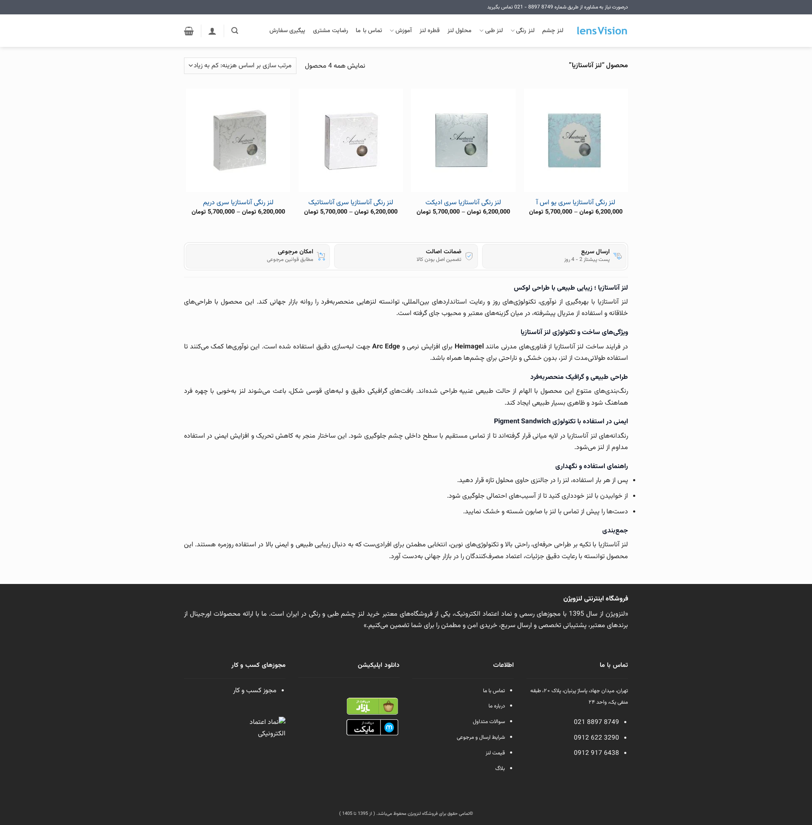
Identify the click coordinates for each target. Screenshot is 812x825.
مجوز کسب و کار (255, 690)
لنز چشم (552, 31)
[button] (234, 30)
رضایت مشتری (330, 31)
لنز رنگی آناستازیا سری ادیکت (463, 203)
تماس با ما (369, 31)
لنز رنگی (525, 31)
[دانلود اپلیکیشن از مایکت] (372, 728)
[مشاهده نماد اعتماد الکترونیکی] (266, 736)
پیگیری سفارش (287, 31)
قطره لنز (430, 31)
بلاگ (500, 769)
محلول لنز (459, 31)
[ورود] (212, 31)
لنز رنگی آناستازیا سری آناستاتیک (350, 203)
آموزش (403, 31)
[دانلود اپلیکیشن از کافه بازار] (372, 706)
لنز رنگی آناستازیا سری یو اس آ (575, 203)
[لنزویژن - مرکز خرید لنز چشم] (602, 31)
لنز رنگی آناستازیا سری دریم (238, 203)
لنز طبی (494, 31)
